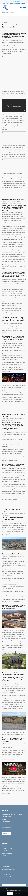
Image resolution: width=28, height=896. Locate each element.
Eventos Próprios (6, 850)
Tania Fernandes (17, 30)
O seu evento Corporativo (7, 853)
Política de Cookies (6, 874)
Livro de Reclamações (7, 876)
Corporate (4, 846)
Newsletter (4, 858)
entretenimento (5, 30)
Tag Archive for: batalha (8, 12)
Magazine (4, 855)
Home (10, 1)
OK (10, 893)
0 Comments (12, 29)
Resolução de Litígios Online (8, 869)
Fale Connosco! (16, 1)
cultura (18, 29)
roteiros (10, 30)
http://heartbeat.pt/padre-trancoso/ (10, 502)
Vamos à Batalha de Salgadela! (13, 199)
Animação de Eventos (7, 848)
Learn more (17, 893)
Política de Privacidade (7, 872)
